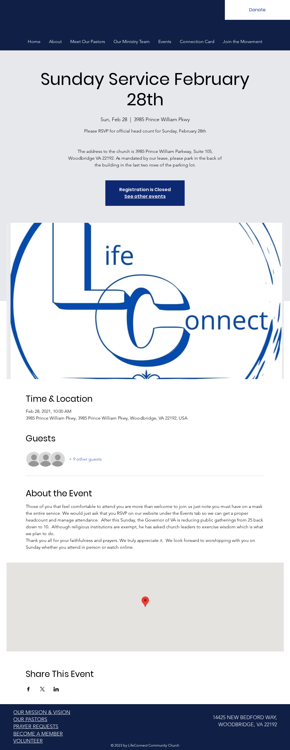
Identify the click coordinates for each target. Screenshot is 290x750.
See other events (145, 196)
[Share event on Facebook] (28, 689)
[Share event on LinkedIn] (56, 689)
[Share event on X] (42, 689)
